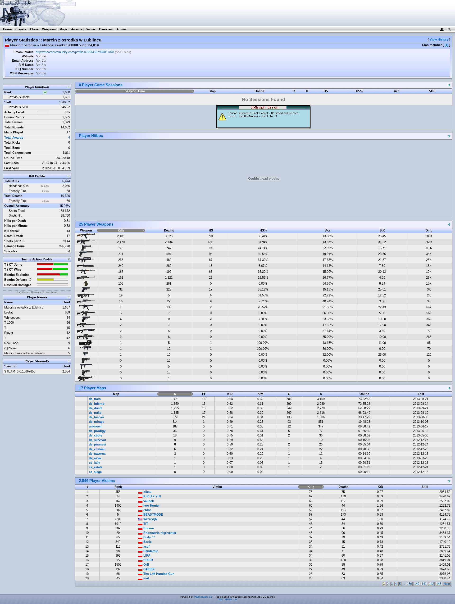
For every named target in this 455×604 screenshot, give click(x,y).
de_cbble (95, 435)
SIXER (147, 560)
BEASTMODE (152, 514)
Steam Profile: (24, 52)
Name (8, 302)
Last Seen (11, 163)
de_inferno (97, 403)
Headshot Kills (19, 186)
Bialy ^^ (148, 537)
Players (20, 29)
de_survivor (97, 440)
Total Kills (11, 181)
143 (438, 584)
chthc (146, 510)
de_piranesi (97, 444)
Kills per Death (15, 221)
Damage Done (14, 246)
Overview (106, 29)
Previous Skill (18, 107)
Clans (34, 29)
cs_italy (94, 462)
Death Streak (13, 236)
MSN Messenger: (22, 73)
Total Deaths (13, 196)
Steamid (10, 366)
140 (416, 584)
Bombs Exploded (17, 275)
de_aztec (95, 458)
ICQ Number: (24, 69)
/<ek (146, 578)
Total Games (13, 122)
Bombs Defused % (17, 280)
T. (5, 328)
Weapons (49, 29)
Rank (8, 92)
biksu (146, 492)
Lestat (8, 312)
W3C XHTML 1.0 (227, 599)
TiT (145, 524)
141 (424, 584)
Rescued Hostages (17, 285)
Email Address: (23, 60)
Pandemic (150, 551)
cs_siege (95, 472)
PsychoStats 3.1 (203, 596)
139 (409, 584)
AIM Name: (26, 65)
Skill (7, 102)
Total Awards (13, 137)
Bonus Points (14, 117)
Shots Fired (17, 211)
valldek (148, 501)
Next (447, 584)
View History (439, 39)
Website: (28, 56)
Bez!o (147, 542)
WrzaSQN (149, 519)
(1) (446, 45)
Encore (148, 528)
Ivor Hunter (151, 505)
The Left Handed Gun (158, 574)
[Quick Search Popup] (449, 29)
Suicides (10, 251)
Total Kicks (12, 142)
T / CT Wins (12, 269)
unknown (95, 426)
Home (7, 29)
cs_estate (95, 467)
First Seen (11, 168)
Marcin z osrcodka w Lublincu (24, 353)
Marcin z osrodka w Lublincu (23, 307)
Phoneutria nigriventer (159, 533)
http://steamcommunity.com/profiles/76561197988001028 (75, 52)
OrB (145, 564)
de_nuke (95, 412)
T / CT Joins (13, 264)
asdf (146, 546)
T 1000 (9, 322)
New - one (11, 343)
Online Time (13, 158)
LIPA (146, 555)
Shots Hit (15, 215)
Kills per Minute (15, 225)
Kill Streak (11, 231)
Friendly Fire (17, 191)
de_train (95, 399)
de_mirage (96, 421)
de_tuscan (96, 417)
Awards (76, 29)
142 (431, 584)
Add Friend (123, 52)
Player (8, 333)
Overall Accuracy (16, 206)
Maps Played (13, 132)
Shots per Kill (14, 241)
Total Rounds (14, 127)
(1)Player (10, 348)
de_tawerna (97, 453)
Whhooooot (12, 317)
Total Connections (17, 152)
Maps (63, 29)
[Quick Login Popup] (442, 29)
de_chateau (97, 449)
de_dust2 (95, 408)
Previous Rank (19, 97)
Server (90, 29)
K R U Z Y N (151, 496)
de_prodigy (97, 431)
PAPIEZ (148, 569)
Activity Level (14, 112)
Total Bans (12, 148)
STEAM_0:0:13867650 (19, 371)
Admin (121, 29)
